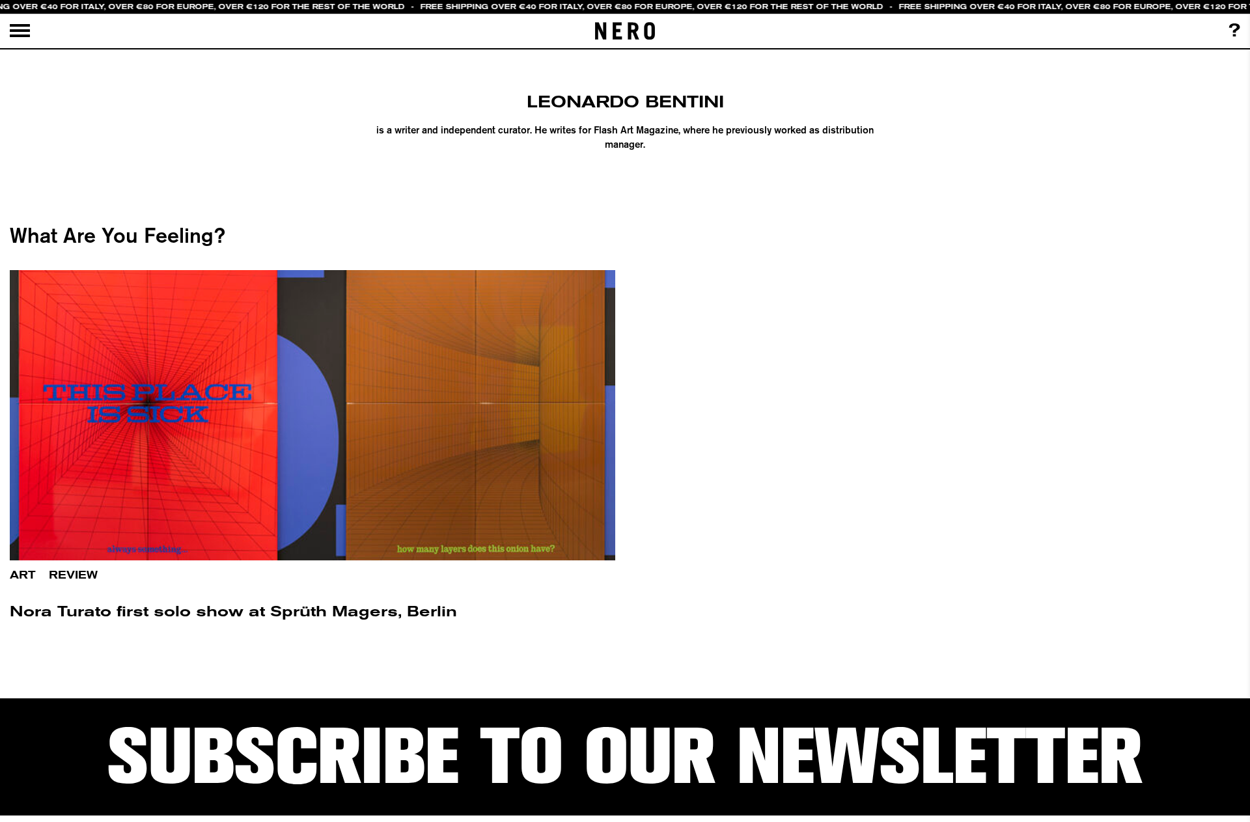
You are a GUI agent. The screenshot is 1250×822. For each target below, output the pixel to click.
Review (73, 575)
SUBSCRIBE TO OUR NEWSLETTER (625, 756)
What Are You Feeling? (117, 235)
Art (23, 575)
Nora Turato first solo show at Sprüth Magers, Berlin (233, 611)
